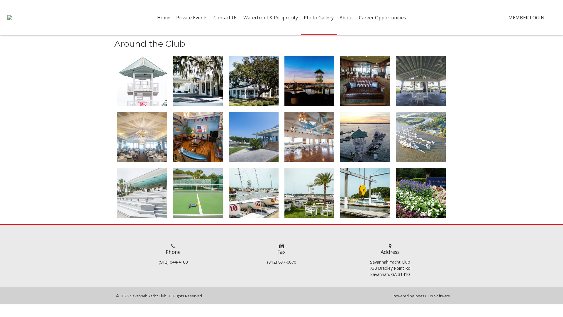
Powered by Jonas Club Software (421, 296)
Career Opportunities (382, 17)
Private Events (192, 17)
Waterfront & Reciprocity (270, 17)
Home (163, 17)
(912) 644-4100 (173, 262)
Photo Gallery (319, 17)
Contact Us (225, 17)
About (346, 17)
